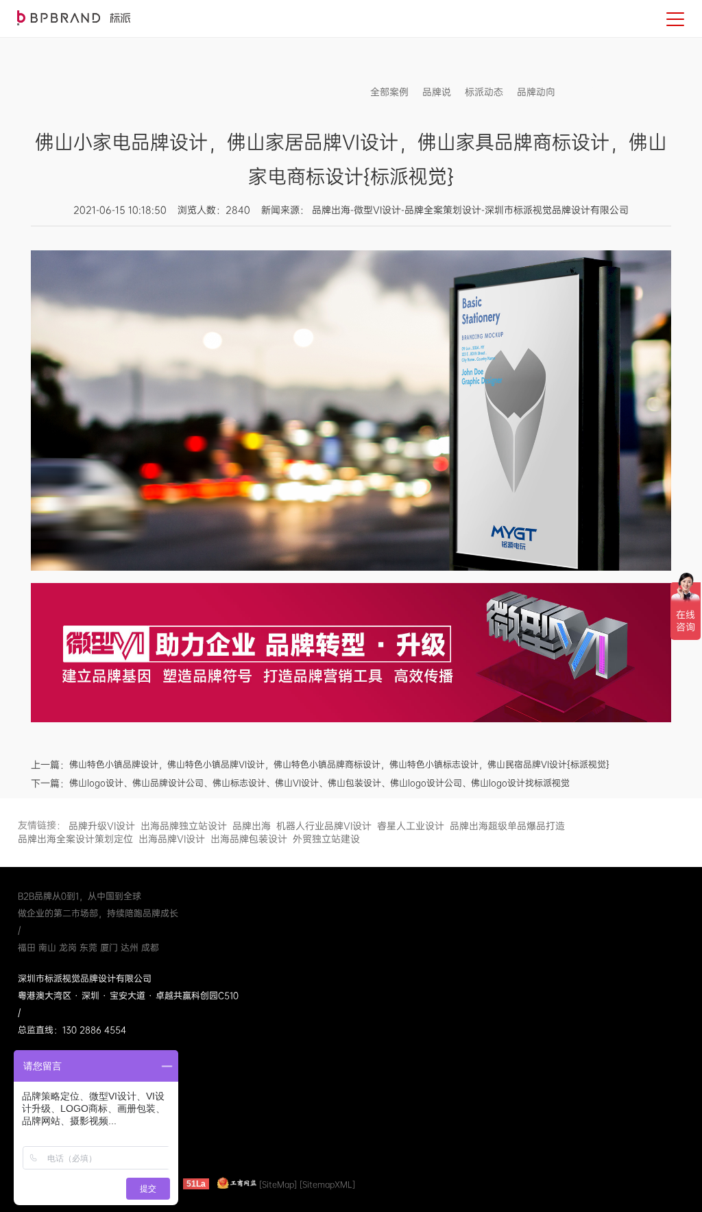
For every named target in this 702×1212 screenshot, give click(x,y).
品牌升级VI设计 (102, 826)
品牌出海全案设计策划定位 (75, 839)
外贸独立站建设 (326, 839)
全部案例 (389, 92)
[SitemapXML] (327, 1183)
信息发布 (588, 92)
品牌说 (436, 92)
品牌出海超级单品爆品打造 (507, 826)
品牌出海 (251, 826)
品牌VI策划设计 (73, 17)
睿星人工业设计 (410, 826)
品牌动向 (536, 92)
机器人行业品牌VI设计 (324, 826)
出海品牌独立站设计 (184, 826)
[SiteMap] (278, 1183)
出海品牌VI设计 (171, 839)
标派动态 (484, 92)
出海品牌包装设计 (248, 839)
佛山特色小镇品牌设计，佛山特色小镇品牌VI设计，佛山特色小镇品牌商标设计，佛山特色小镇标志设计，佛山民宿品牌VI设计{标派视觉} (339, 764)
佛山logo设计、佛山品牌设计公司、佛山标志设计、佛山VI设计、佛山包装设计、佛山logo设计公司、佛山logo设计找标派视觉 (319, 783)
